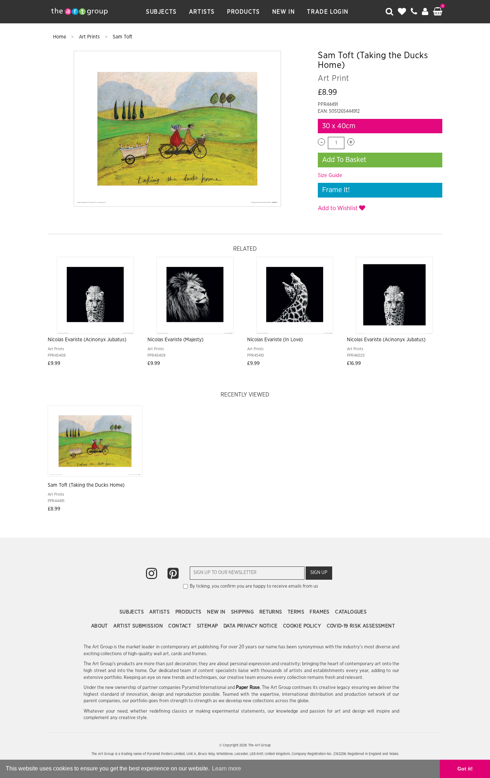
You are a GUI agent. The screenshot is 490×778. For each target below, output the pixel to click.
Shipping (243, 612)
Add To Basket (344, 159)
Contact (180, 626)
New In (283, 12)
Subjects (161, 12)
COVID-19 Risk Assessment (361, 626)
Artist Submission (138, 626)
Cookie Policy (303, 626)
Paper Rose (247, 687)
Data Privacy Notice (251, 626)
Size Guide (330, 175)
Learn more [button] (226, 768)
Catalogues (351, 612)
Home (60, 37)
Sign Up (319, 572)
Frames (320, 612)
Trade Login (328, 12)
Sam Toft (122, 37)
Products (243, 12)
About (100, 626)
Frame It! (336, 190)
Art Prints (90, 37)
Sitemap (208, 626)
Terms (297, 612)
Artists (202, 12)
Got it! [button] (465, 769)
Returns (271, 612)
